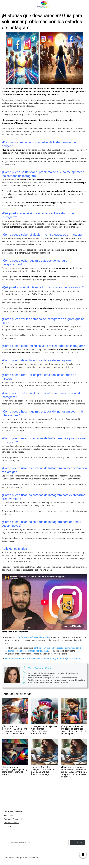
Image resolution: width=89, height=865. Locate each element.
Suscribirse (77, 842)
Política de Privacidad (13, 819)
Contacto (7, 826)
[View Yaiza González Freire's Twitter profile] (24, 672)
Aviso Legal (8, 815)
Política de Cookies (11, 823)
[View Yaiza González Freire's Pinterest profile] (24, 677)
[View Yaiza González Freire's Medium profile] (24, 683)
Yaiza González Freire (40, 668)
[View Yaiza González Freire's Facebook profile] (24, 667)
